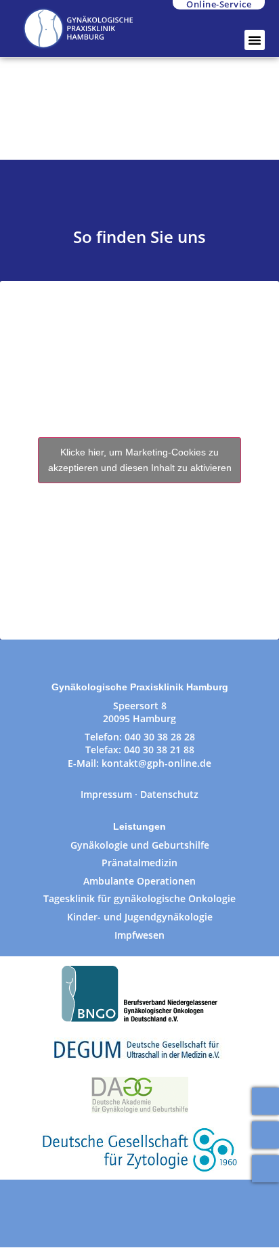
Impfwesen (139, 935)
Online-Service (218, 4)
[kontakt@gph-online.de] (265, 1135)
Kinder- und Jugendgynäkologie (140, 916)
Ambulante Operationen (139, 880)
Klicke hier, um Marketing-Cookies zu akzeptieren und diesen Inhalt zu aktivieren (140, 460)
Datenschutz (169, 794)
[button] (254, 40)
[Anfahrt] (265, 1168)
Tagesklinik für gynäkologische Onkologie (139, 898)
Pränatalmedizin (139, 862)
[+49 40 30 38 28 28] (265, 1101)
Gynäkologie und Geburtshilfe (139, 845)
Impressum (106, 794)
